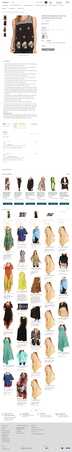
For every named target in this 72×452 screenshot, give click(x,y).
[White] (46, 36)
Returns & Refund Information (5, 436)
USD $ (3, 446)
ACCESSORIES (11, 8)
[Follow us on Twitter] (23, 448)
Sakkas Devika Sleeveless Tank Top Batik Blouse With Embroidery (12, 147)
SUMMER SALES (20, 8)
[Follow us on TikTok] (31, 448)
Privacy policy (4, 434)
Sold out (48, 49)
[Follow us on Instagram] (25, 448)
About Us (4, 427)
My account (58, 2)
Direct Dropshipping (20, 433)
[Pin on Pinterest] (44, 24)
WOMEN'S (4, 8)
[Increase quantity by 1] (54, 46)
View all (68, 174)
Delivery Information (6, 430)
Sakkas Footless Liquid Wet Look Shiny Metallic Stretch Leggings (52, 194)
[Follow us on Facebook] (21, 448)
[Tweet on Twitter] (46, 24)
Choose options (8, 203)
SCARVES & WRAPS (53, 5)
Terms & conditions (6, 441)
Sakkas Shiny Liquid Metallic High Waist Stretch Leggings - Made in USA (18, 194)
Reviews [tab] (4, 131)
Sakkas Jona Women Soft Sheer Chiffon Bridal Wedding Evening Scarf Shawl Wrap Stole (64, 194)
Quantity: (44, 45)
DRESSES (61, 5)
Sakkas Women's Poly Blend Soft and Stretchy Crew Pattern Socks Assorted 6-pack (49, 221)
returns (43, 415)
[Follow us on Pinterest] (27, 448)
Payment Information (6, 432)
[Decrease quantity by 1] (47, 46)
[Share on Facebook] (42, 24)
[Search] (46, 2)
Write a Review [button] (34, 124)
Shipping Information (6, 438)
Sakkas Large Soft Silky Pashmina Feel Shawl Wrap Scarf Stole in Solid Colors (30, 194)
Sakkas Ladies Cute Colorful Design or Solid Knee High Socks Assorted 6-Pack (21, 221)
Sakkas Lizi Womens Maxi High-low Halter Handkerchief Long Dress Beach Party (41, 194)
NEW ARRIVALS (5, 5)
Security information (6, 440)
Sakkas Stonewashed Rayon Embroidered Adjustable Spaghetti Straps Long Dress (8, 221)
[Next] (70, 191)
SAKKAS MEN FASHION (28, 5)
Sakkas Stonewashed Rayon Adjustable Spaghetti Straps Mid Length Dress (35, 221)
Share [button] (5, 150)
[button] (67, 209)
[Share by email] (48, 24)
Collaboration (19, 431)
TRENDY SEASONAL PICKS (40, 5)
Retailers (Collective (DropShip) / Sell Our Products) (21, 428)
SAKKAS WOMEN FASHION (15, 5)
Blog (3, 429)
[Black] (43, 36)
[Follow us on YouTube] (29, 448)
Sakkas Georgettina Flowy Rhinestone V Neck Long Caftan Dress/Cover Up (7, 194)
